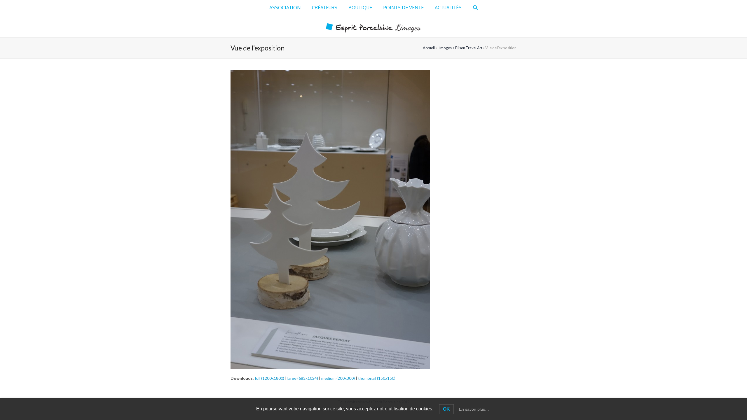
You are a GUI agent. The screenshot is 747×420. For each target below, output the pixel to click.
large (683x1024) (302, 378)
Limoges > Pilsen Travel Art (460, 48)
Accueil (429, 48)
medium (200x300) (338, 378)
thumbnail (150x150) (376, 378)
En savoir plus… (474, 409)
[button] (475, 8)
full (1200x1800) (269, 378)
